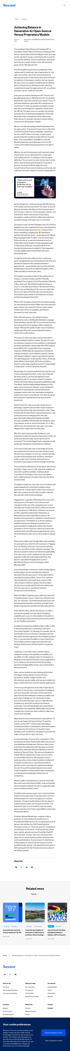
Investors (6, 1005)
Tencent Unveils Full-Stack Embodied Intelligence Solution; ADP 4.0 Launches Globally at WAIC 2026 (57, 932)
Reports (50, 996)
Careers (50, 1005)
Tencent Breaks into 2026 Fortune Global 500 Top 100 (12, 931)
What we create (30, 983)
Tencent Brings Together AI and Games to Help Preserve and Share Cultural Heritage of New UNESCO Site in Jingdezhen (34, 932)
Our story (6, 987)
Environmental (52, 987)
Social (50, 990)
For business (29, 990)
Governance (52, 993)
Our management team (10, 990)
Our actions (51, 983)
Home (5, 955)
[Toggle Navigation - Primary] (64, 5)
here (27, 1046)
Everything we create (32, 996)
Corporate (6, 926)
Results (5, 1008)
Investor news (7, 1011)
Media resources (30, 1011)
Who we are (7, 983)
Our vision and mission (10, 993)
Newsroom (28, 1005)
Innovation (24, 19)
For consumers (38, 926)
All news (28, 1008)
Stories (17, 19)
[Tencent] (9, 5)
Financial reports (8, 1014)
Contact (50, 1008)
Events (27, 1014)
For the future (29, 993)
